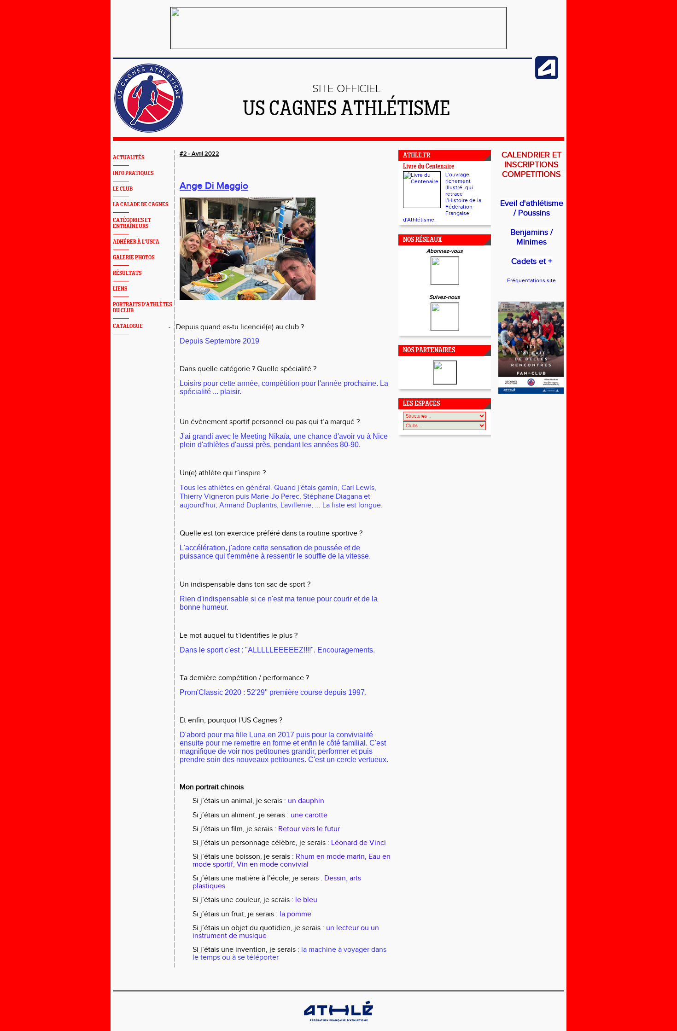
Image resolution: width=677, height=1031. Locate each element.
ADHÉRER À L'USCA (136, 242)
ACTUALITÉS (128, 158)
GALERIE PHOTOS (133, 258)
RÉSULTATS (127, 273)
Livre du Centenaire (428, 166)
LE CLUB (123, 189)
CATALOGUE (128, 326)
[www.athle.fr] (546, 77)
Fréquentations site (531, 280)
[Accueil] (148, 130)
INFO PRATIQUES (133, 173)
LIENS (120, 289)
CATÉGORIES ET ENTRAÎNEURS (132, 223)
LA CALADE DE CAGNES (140, 205)
